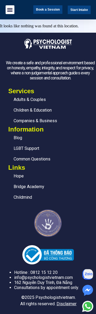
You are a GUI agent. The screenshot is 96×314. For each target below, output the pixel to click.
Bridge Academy (29, 186)
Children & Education (33, 110)
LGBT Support (26, 148)
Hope (19, 176)
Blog (18, 137)
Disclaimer (67, 303)
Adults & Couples (30, 99)
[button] (10, 9)
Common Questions (32, 159)
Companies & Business (35, 120)
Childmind (23, 197)
